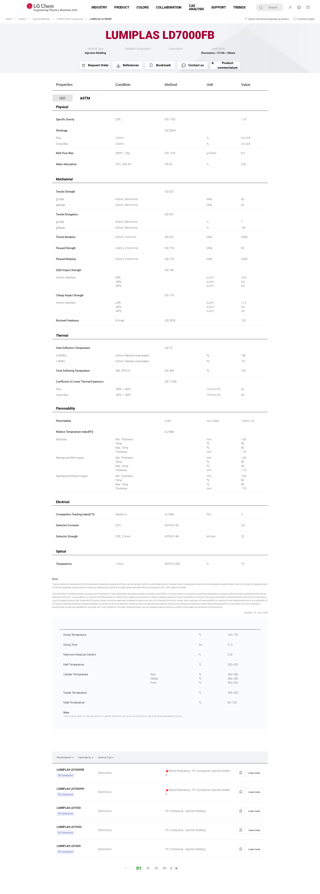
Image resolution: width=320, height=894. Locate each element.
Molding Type (104, 757)
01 (138, 868)
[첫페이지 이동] (126, 868)
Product (22, 19)
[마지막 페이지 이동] (176, 868)
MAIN (9, 19)
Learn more (254, 773)
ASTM (85, 98)
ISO (62, 98)
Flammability (84, 757)
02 (148, 868)
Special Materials (41, 19)
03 (156, 868)
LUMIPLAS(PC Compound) (69, 19)
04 (164, 868)
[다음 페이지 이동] (171, 868)
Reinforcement (64, 757)
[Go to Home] (52, 7)
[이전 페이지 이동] (131, 868)
